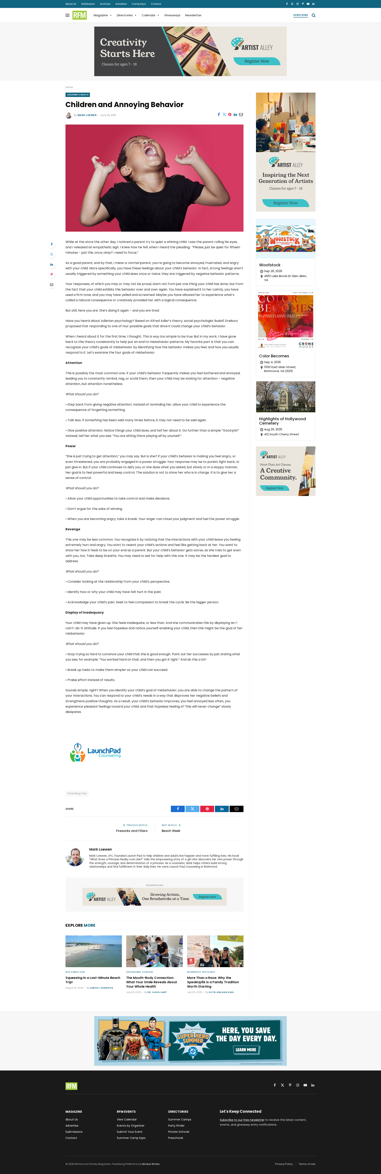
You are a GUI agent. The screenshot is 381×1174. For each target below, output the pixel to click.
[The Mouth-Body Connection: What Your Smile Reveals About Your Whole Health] (154, 951)
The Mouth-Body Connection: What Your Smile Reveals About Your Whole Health (151, 982)
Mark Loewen (87, 115)
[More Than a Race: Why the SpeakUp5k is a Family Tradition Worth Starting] (215, 951)
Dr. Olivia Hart (157, 992)
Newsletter (193, 15)
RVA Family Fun (75, 972)
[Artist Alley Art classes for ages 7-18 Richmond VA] (190, 51)
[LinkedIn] (52, 264)
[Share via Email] (240, 114)
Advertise (121, 4)
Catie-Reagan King (221, 992)
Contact (156, 4)
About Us (70, 4)
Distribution (88, 4)
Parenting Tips (77, 793)
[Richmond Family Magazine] (79, 15)
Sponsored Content (139, 972)
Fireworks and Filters (132, 831)
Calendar (148, 15)
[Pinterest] (52, 274)
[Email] (52, 285)
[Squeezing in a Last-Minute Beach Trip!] (93, 951)
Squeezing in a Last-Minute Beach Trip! (92, 980)
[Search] (313, 15)
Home (69, 87)
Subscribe (300, 15)
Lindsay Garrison (101, 987)
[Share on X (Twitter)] (224, 114)
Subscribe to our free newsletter (242, 1120)
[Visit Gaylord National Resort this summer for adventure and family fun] (190, 1041)
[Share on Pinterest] (229, 114)
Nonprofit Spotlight (201, 972)
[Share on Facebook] (218, 114)
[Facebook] (52, 244)
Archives (105, 4)
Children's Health (77, 94)
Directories (125, 15)
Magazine (101, 15)
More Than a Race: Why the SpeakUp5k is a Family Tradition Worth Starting (213, 982)
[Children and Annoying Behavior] (154, 231)
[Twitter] (52, 254)
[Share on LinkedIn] (235, 114)
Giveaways (172, 15)
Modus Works (151, 1164)
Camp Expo (139, 4)
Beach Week (171, 831)
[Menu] (67, 15)
